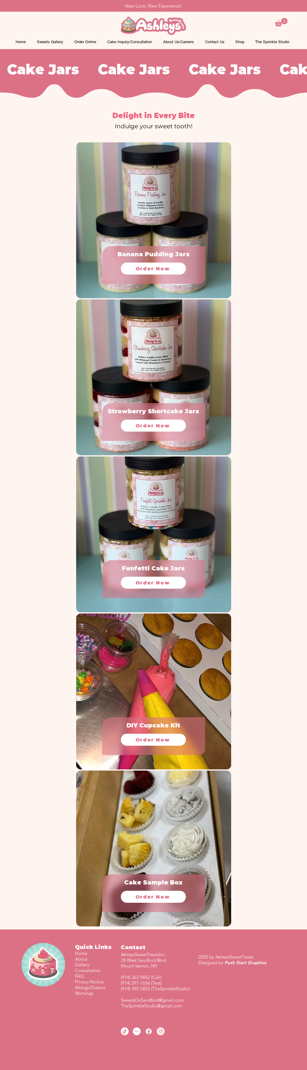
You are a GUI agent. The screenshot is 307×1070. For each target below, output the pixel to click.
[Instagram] (161, 1031)
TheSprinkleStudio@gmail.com (151, 1006)
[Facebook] (149, 1031)
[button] (281, 22)
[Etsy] (137, 1031)
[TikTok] (125, 1031)
